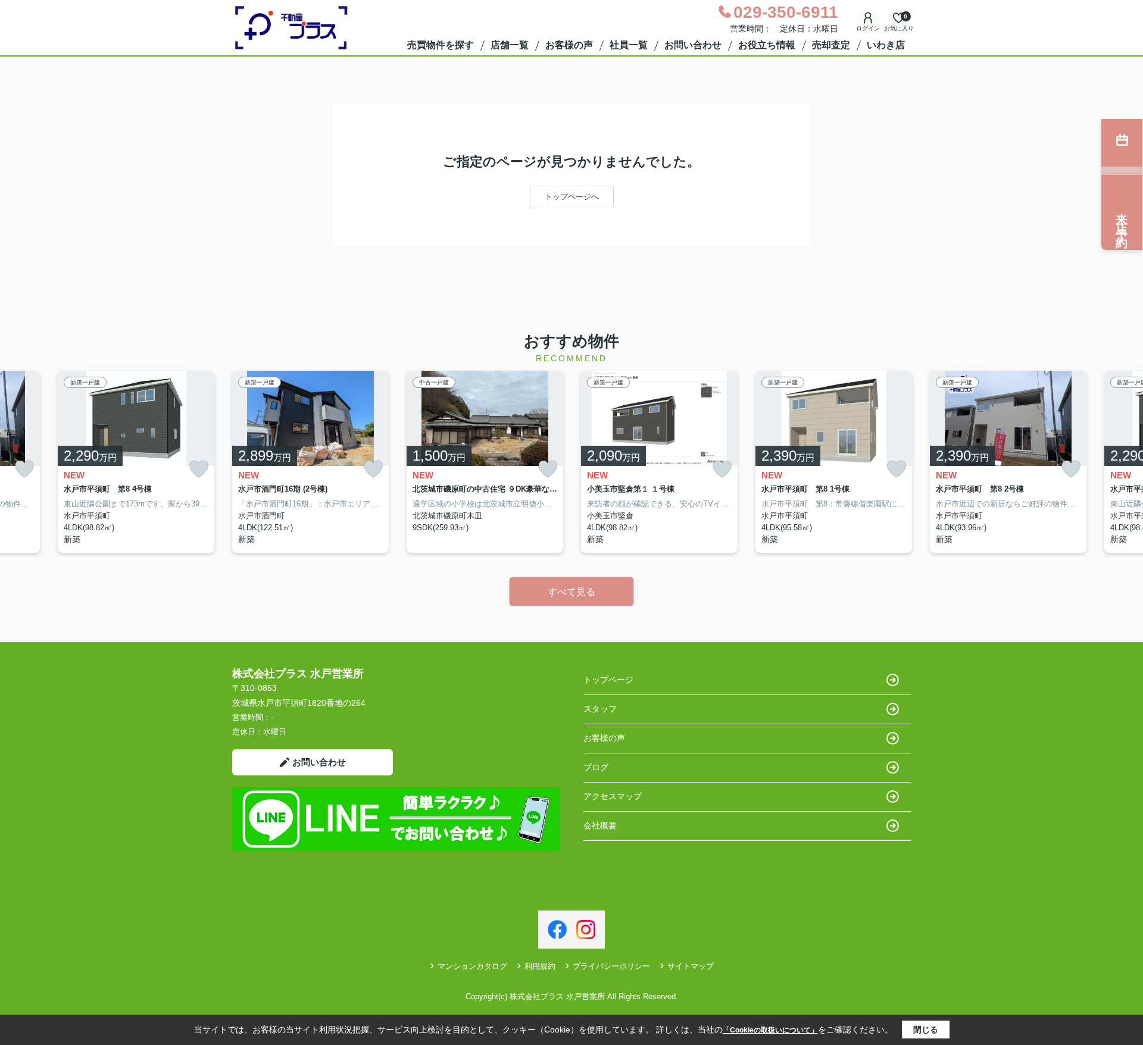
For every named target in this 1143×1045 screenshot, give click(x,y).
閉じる (925, 1029)
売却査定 (831, 45)
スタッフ (600, 709)
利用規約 (539, 966)
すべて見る (571, 592)
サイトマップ (690, 966)
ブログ (595, 767)
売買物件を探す (440, 45)
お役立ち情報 (766, 45)
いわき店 (886, 45)
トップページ (608, 679)
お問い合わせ (693, 45)
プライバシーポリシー (611, 966)
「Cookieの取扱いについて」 (770, 1030)
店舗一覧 (510, 45)
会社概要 (600, 825)
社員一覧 (629, 45)
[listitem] (310, 462)
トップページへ (572, 196)
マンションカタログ (472, 966)
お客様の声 (569, 45)
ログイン (868, 28)
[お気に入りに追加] (24, 469)
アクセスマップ (612, 796)
